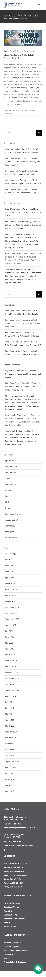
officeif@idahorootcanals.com (22, 827)
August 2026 (10, 554)
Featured (9, 490)
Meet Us (7, 922)
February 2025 (11, 660)
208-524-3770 (20, 863)
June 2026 (9, 565)
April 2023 (9, 791)
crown (7, 478)
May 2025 (9, 643)
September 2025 (12, 619)
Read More (7, 113)
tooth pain (9, 531)
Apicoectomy (10, 460)
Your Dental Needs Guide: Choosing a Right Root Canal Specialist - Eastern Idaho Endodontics (23, 272)
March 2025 (10, 654)
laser (7, 496)
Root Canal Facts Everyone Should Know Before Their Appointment (19, 55)
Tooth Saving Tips (11, 946)
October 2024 (11, 684)
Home (5, 18)
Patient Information (12, 903)
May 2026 (9, 571)
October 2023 (11, 755)
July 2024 (9, 702)
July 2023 (9, 773)
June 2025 (9, 637)
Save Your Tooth (10, 926)
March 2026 (10, 583)
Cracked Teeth (11, 466)
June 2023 (9, 779)
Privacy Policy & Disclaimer (15, 962)
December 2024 (11, 672)
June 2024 (9, 708)
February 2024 (11, 731)
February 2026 (11, 589)
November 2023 (12, 749)
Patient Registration (12, 942)
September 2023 (12, 761)
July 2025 (9, 631)
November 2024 (12, 678)
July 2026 (9, 559)
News (7, 508)
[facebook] (5, 850)
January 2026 (10, 595)
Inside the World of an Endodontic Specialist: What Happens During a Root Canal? (22, 244)
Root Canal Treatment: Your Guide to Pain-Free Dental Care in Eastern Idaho (22, 260)
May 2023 (9, 785)
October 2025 (11, 613)
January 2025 (10, 666)
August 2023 (10, 767)
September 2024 (12, 690)
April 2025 (9, 649)
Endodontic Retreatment (14, 918)
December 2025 (11, 601)
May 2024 (9, 714)
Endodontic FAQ (10, 915)
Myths (7, 502)
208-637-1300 (19, 867)
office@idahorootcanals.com (21, 845)
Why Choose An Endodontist (16, 950)
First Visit (8, 911)
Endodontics (10, 484)
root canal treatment (23, 31)
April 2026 (9, 577)
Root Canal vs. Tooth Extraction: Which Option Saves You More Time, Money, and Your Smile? (22, 161)
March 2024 (10, 726)
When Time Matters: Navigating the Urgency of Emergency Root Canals (23, 212)
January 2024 (10, 737)
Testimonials (9, 954)
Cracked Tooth (11, 472)
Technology (10, 525)
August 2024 (10, 696)
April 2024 (9, 720)
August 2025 (10, 625)
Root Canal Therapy (13, 514)
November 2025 (12, 607)
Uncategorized (11, 537)
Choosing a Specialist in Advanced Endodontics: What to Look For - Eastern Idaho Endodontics (22, 237)
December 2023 (11, 743)
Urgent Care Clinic (12, 209)
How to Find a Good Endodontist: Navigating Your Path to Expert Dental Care (20, 279)
